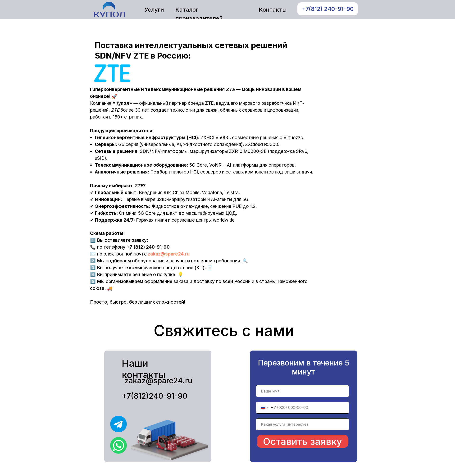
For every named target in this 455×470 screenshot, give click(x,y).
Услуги (154, 9)
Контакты (273, 9)
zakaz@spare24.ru (169, 254)
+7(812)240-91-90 (154, 396)
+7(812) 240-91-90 (328, 8)
